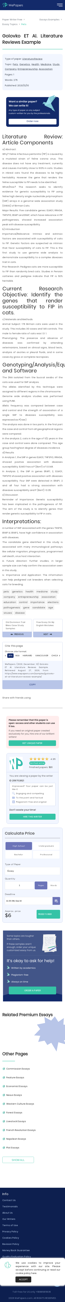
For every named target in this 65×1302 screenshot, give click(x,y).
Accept (23, 1279)
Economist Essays (16, 1086)
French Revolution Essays (21, 1130)
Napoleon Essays (16, 1138)
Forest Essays (14, 1112)
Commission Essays (18, 1068)
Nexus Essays (14, 1095)
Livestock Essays (16, 1121)
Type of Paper (13, 864)
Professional (46, 854)
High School (19, 846)
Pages (41, 885)
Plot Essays (12, 1147)
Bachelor (18, 854)
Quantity (10, 878)
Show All (18, 1160)
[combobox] (32, 871)
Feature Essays (15, 1077)
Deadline (10, 894)
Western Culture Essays (20, 1103)
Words (53, 885)
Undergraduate (46, 846)
